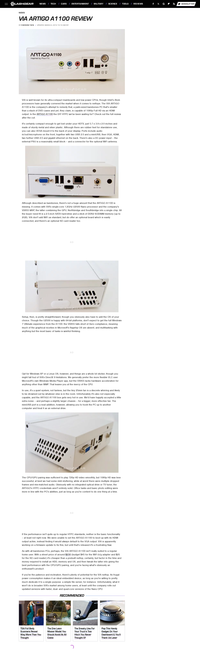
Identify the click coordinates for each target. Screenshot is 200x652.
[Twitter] (158, 4)
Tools (125, 4)
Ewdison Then (27, 25)
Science (112, 4)
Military (98, 4)
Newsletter (188, 4)
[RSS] (174, 4)
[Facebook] (153, 4)
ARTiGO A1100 (45, 114)
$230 (68, 554)
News (42, 4)
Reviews (138, 4)
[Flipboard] (169, 4)
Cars (64, 4)
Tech (53, 4)
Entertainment (80, 4)
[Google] (163, 4)
